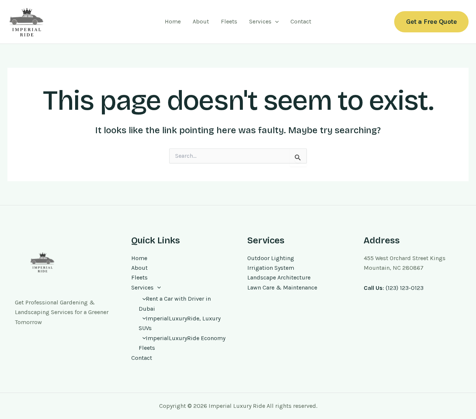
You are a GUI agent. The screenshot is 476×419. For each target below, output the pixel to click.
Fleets (229, 21)
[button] (431, 21)
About (201, 21)
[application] (275, 21)
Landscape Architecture (279, 277)
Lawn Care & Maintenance (282, 287)
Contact (300, 21)
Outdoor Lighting (270, 258)
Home (173, 21)
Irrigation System (270, 267)
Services (260, 21)
